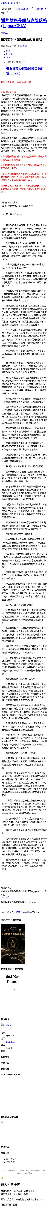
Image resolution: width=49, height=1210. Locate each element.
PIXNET (12, 1171)
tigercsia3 (5, 897)
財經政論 (22, 46)
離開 (15, 1205)
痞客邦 (19, 912)
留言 (25, 912)
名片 (8, 57)
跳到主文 (5, 33)
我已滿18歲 (6, 1205)
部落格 (9, 54)
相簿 (8, 51)
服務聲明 (28, 1173)
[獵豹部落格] (9, 1141)
